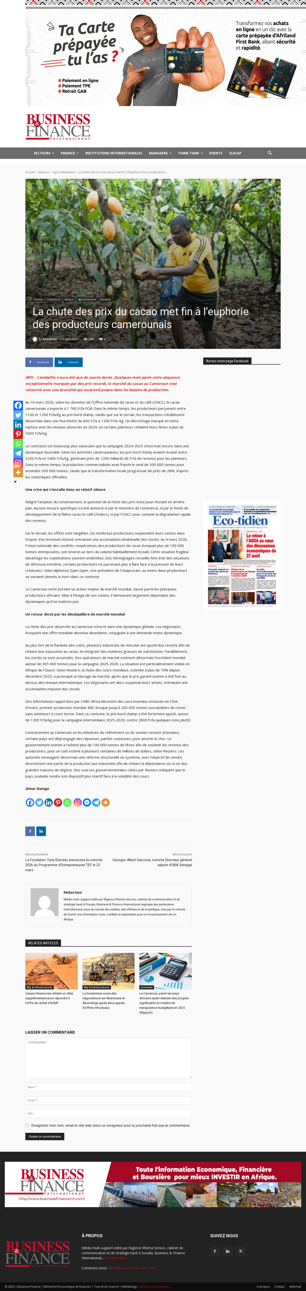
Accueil (30, 172)
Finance (38, 299)
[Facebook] (30, 802)
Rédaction (50, 339)
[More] (105, 802)
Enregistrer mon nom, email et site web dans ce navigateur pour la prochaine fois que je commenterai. (110, 1125)
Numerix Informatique (154, 1287)
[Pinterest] (58, 802)
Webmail (295, 1287)
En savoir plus (115, 1258)
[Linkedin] (48, 802)
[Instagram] (77, 802)
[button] (270, 153)
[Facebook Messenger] (87, 802)
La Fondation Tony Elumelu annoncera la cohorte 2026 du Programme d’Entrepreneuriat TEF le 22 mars (63, 865)
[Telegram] (96, 802)
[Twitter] (39, 802)
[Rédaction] (36, 339)
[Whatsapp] (67, 802)
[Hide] (15, 482)
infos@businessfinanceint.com (131, 1268)
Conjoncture (53, 299)
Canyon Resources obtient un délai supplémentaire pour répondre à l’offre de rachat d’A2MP (49, 998)
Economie (105, 299)
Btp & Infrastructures (39, 987)
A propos (263, 1287)
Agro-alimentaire (64, 172)
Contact (279, 1287)
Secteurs (43, 172)
